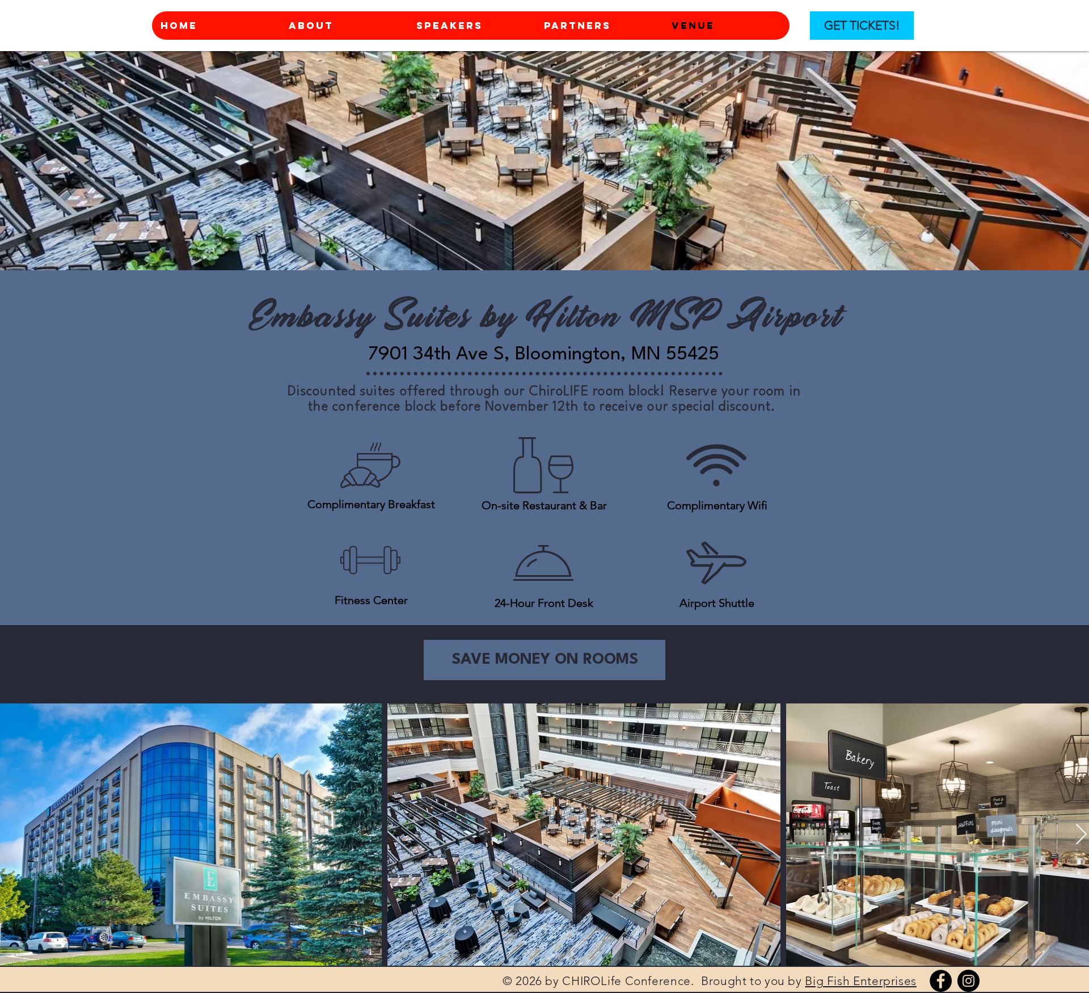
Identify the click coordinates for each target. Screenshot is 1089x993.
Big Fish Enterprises (861, 981)
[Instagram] (968, 981)
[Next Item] (1081, 835)
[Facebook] (941, 981)
